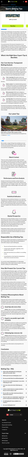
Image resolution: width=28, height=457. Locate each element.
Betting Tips (4, 435)
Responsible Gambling (7, 424)
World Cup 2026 (5, 442)
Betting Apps (5, 440)
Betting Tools (5, 438)
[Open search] (23, 1)
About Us (4, 420)
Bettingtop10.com (5, 4)
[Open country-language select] (26, 1)
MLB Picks (8, 135)
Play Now (12, 26)
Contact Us (4, 429)
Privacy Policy (5, 427)
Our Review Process (6, 422)
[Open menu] (1, 1)
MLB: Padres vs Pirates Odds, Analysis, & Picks (11, 132)
